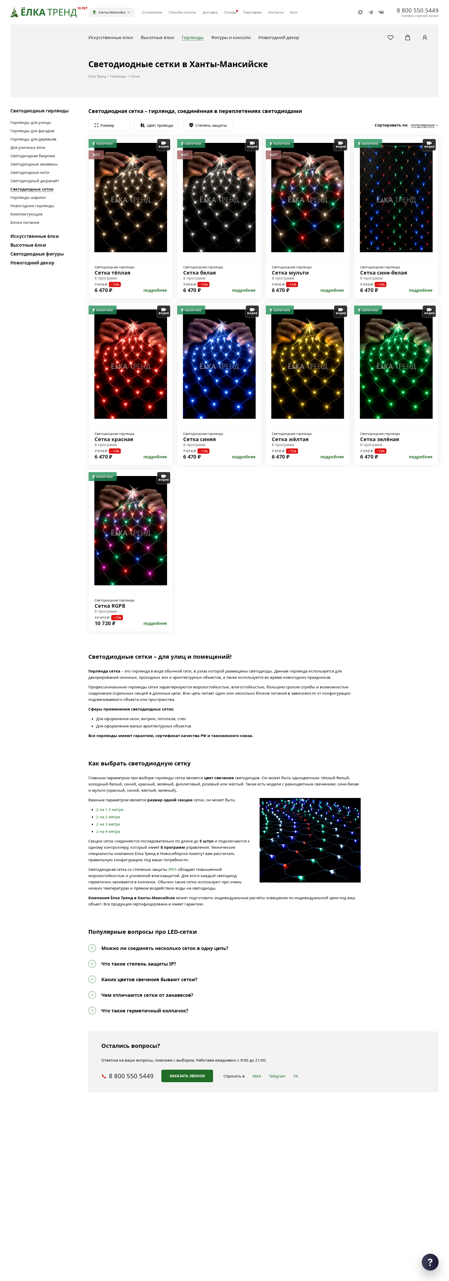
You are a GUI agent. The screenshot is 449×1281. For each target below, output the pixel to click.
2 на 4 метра (108, 831)
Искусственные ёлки (34, 236)
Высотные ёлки (28, 245)
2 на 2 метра (108, 816)
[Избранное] (390, 37)
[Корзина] (407, 37)
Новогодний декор (32, 263)
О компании (152, 12)
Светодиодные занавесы (34, 164)
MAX (257, 1076)
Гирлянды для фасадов (32, 130)
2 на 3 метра (108, 824)
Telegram (277, 1076)
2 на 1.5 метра (109, 809)
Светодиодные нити (29, 172)
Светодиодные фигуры (37, 254)
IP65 (172, 869)
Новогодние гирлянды (32, 205)
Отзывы (230, 12)
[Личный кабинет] (424, 37)
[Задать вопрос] (430, 1262)
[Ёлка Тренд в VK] (381, 12)
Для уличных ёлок (27, 147)
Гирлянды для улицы (30, 122)
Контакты (276, 12)
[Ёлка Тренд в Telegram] (371, 12)
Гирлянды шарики (28, 197)
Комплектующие (26, 214)
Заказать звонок (187, 1075)
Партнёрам (252, 12)
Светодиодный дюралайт (34, 180)
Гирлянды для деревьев (33, 139)
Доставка (210, 12)
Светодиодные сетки (32, 189)
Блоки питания (24, 222)
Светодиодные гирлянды (39, 111)
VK (295, 1076)
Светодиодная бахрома (32, 155)
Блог (294, 12)
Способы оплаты (182, 12)
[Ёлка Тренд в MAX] (360, 12)
